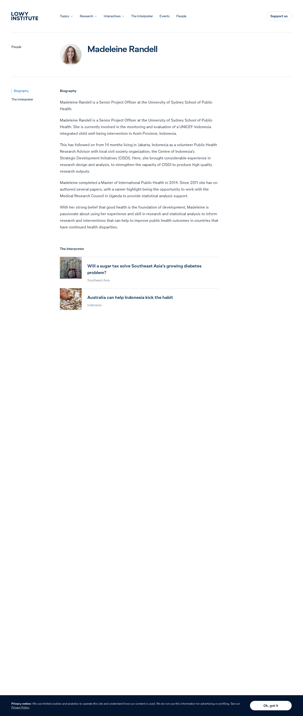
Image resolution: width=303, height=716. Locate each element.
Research (86, 16)
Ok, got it (270, 705)
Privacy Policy (20, 707)
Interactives (112, 16)
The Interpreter (142, 16)
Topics (64, 16)
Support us (279, 16)
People (181, 16)
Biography (21, 91)
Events (165, 16)
